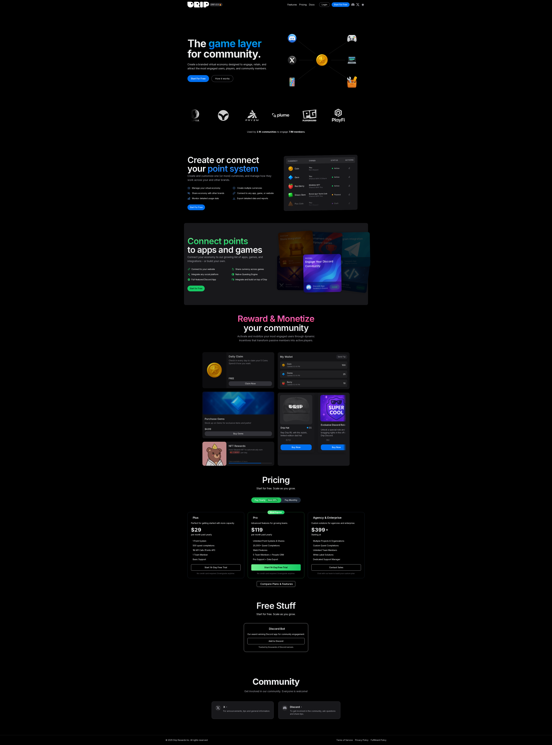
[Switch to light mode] (363, 4)
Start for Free (196, 288)
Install (334, 287)
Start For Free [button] (340, 4)
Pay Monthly (291, 500)
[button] (243, 710)
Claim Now (250, 383)
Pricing (303, 4)
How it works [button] (222, 78)
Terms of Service (344, 740)
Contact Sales (336, 567)
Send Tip (342, 357)
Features (292, 4)
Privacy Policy (361, 740)
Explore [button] (360, 287)
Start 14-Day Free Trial (216, 567)
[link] (352, 4)
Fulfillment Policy (378, 740)
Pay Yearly (266, 500)
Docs (312, 4)
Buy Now (296, 447)
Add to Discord (276, 641)
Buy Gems (238, 433)
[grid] (320, 183)
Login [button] (324, 4)
